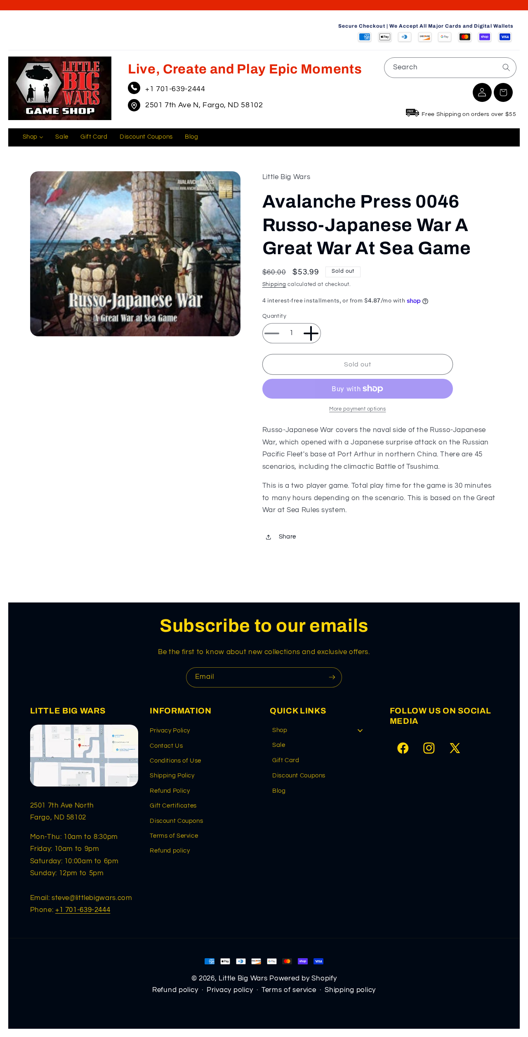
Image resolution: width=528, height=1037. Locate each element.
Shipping (274, 284)
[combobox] (450, 67)
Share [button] (287, 537)
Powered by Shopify (303, 978)
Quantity (274, 316)
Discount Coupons (176, 821)
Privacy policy (230, 990)
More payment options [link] (357, 409)
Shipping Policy (172, 775)
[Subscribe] (332, 677)
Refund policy (170, 851)
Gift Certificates (173, 806)
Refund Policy (170, 791)
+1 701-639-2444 (175, 89)
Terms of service (289, 990)
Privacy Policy (170, 731)
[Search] (506, 67)
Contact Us (166, 746)
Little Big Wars (243, 978)
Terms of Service (174, 836)
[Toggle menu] (360, 730)
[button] (503, 92)
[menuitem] (33, 137)
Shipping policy (350, 990)
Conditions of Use (175, 761)
